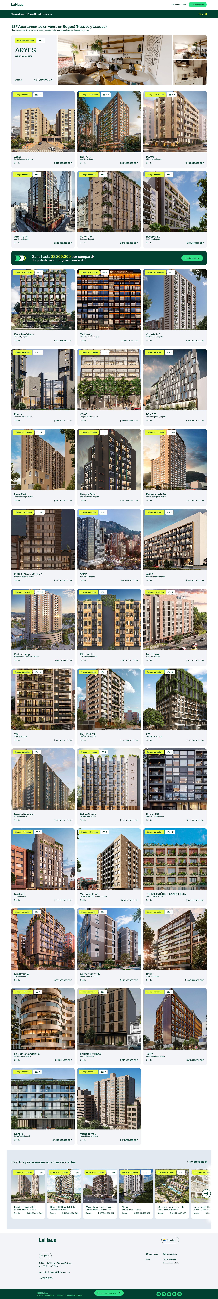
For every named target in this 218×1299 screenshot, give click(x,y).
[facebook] (179, 1294)
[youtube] (158, 1294)
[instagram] (169, 1294)
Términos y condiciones (45, 1295)
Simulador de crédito (171, 1263)
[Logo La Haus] (17, 4)
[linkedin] (174, 1294)
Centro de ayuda (169, 1259)
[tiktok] (164, 1294)
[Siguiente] (206, 1193)
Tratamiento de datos (74, 1295)
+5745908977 (46, 1278)
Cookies (60, 1295)
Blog (148, 1259)
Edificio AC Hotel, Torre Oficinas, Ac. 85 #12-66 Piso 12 (55, 1265)
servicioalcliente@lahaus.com (54, 1272)
